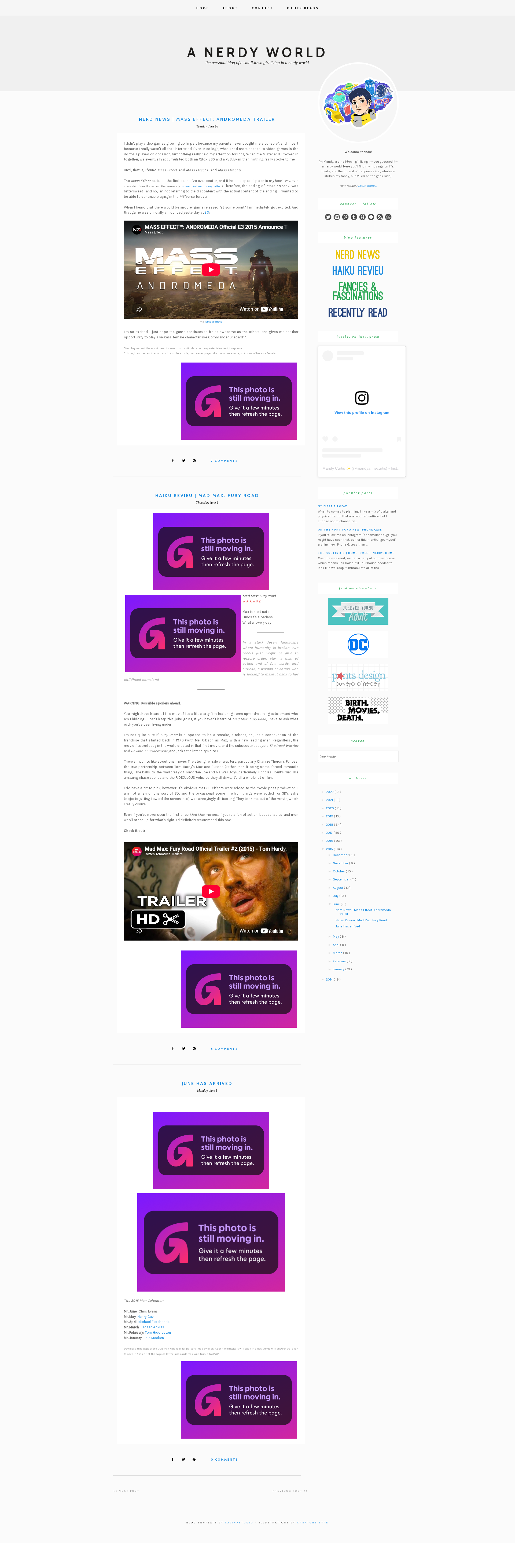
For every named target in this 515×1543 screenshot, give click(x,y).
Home (202, 8)
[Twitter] (328, 219)
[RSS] (380, 219)
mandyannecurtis (371, 468)
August (338, 888)
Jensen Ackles (152, 1327)
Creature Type (313, 1523)
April (336, 945)
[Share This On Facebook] (173, 461)
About (230, 8)
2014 (330, 979)
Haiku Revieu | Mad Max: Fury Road (207, 495)
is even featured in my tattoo (201, 186)
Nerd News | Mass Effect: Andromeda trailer (207, 119)
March (338, 953)
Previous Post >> (290, 1491)
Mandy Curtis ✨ (336, 468)
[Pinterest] (345, 219)
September (341, 879)
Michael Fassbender (154, 1322)
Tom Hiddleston (158, 1332)
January (339, 969)
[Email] (388, 219)
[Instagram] (337, 219)
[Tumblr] (354, 219)
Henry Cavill (147, 1317)
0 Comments (224, 1459)
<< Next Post (126, 1491)
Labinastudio (239, 1523)
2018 (330, 825)
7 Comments (224, 461)
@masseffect (213, 321)
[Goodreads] (362, 219)
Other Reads (303, 8)
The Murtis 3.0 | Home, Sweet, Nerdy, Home (356, 552)
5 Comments (224, 1049)
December (341, 855)
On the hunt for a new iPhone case (350, 529)
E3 (207, 212)
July (336, 896)
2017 (329, 833)
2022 (330, 792)
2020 (330, 808)
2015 (330, 849)
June (337, 904)
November (341, 863)
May (336, 936)
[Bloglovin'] (371, 219)
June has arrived (207, 1083)
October (339, 871)
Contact (263, 8)
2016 (330, 841)
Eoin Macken (154, 1338)
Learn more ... (367, 186)
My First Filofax (332, 506)
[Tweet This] (184, 461)
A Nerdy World (257, 52)
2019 (330, 816)
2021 (330, 800)
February (340, 961)
